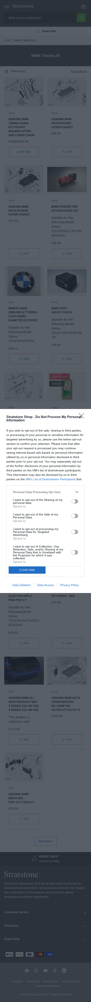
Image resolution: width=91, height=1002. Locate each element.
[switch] (74, 501)
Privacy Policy (69, 585)
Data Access (45, 585)
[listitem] (45, 492)
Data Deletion (21, 585)
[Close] (83, 417)
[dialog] (45, 501)
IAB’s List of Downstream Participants (51, 479)
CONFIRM (27, 570)
